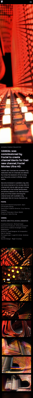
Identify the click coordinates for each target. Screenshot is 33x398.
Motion (10, 147)
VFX (20, 147)
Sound (16, 147)
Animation (4, 147)
